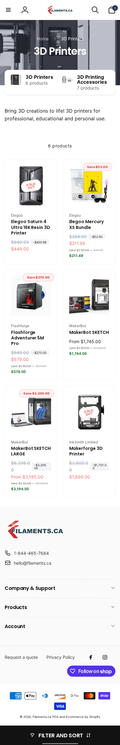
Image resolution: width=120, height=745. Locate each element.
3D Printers (39, 76)
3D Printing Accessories (92, 79)
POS (55, 717)
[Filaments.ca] (35, 538)
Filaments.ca (42, 717)
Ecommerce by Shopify (83, 717)
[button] (8, 10)
